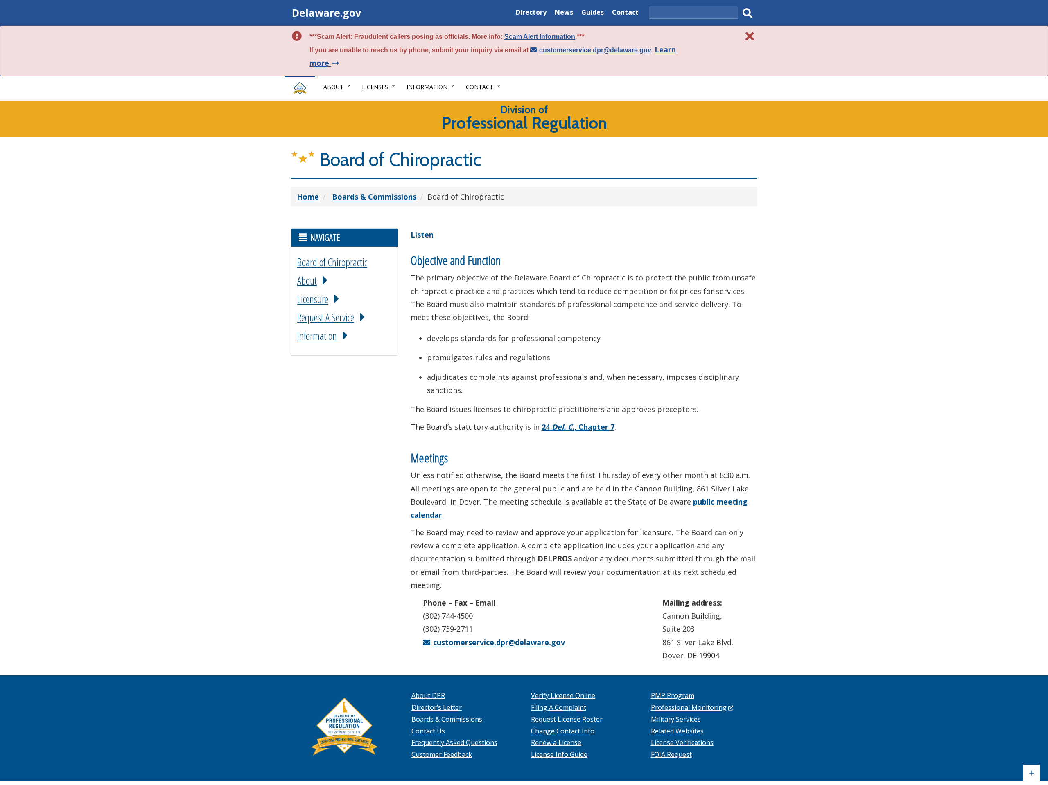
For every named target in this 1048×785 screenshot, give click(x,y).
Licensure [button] (312, 299)
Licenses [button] (375, 87)
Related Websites (677, 731)
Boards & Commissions (446, 719)
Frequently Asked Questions (454, 742)
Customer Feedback (441, 754)
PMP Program (672, 695)
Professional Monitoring (692, 707)
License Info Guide (559, 754)
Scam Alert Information (539, 36)
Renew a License (556, 742)
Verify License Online (563, 695)
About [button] (333, 87)
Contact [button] (479, 87)
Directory (531, 13)
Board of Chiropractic (332, 262)
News (564, 13)
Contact (625, 13)
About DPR (428, 695)
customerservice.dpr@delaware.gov (595, 50)
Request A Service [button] (325, 317)
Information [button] (427, 87)
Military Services (676, 719)
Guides (592, 13)
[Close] (750, 36)
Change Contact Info (562, 731)
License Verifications (682, 742)
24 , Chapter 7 (578, 427)
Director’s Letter (436, 707)
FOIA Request (671, 754)
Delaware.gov (326, 13)
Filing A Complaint (558, 707)
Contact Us (428, 731)
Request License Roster (567, 719)
